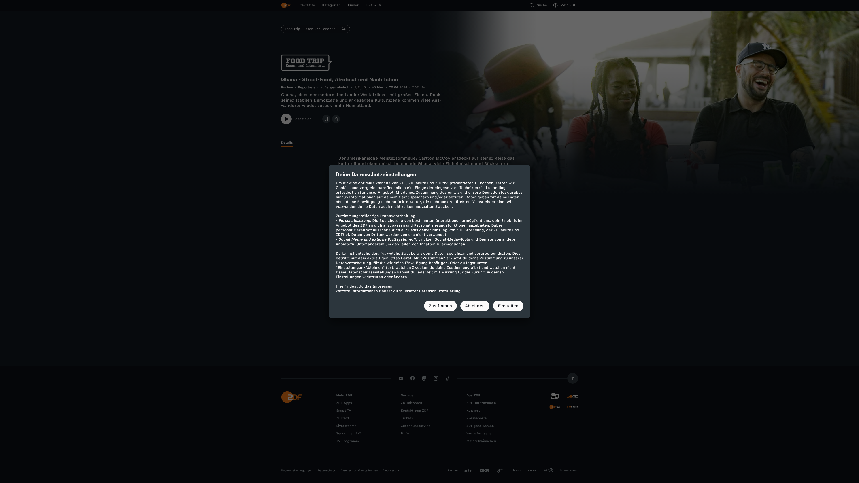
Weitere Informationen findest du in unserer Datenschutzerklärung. (399, 291)
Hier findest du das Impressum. (365, 286)
